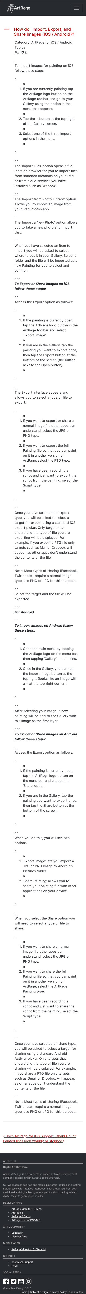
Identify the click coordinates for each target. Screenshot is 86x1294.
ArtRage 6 (17, 1212)
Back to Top (76, 1292)
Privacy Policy (58, 1292)
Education (17, 1232)
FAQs (14, 1265)
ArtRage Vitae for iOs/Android (28, 1249)
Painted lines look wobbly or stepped (33, 1141)
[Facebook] (7, 1281)
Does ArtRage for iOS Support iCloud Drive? (40, 1136)
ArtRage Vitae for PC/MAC (26, 1208)
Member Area (19, 1236)
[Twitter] (14, 1281)
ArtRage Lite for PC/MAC (25, 1220)
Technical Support (22, 1262)
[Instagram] (28, 1281)
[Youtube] (22, 1281)
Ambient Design (38, 1292)
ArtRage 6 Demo (20, 1216)
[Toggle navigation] (76, 8)
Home (23, 1292)
